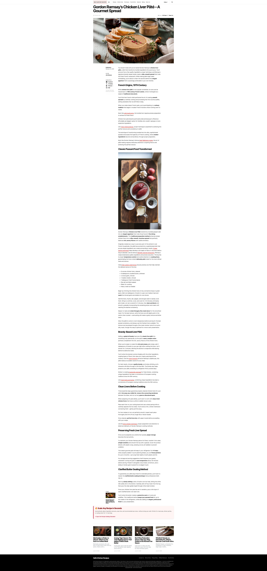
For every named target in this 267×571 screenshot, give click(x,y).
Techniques (126, 2)
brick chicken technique (130, 424)
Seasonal (139, 2)
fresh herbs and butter (127, 380)
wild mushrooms (129, 113)
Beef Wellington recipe (146, 140)
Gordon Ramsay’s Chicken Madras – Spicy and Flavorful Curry (110, 501)
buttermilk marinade (135, 372)
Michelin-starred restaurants (146, 252)
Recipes (114, 2)
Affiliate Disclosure (163, 557)
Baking (143, 2)
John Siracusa (109, 75)
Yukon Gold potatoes (127, 127)
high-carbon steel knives (129, 265)
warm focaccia (133, 358)
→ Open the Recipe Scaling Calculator (105, 516)
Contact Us (141, 557)
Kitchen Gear (120, 2)
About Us (148, 2)
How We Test (171, 557)
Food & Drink (133, 2)
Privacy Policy (155, 557)
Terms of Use (148, 557)
